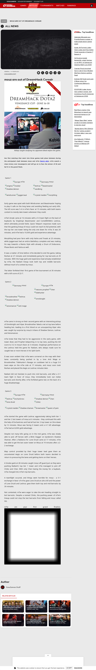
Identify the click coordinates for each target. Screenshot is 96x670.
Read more (78, 668)
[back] (2, 26)
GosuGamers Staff (13, 573)
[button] (38, 72)
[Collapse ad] (48, 655)
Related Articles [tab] (8, 581)
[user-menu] (91, 5)
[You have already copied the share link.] (59, 72)
